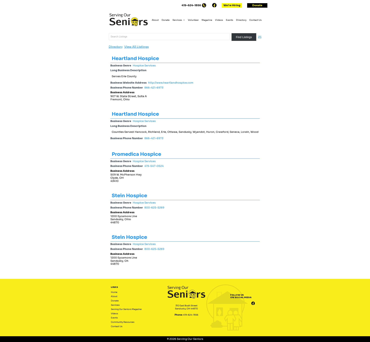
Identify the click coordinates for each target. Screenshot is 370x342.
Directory (241, 20)
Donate (257, 5)
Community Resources (122, 322)
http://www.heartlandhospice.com (170, 82)
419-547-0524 (154, 166)
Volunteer (193, 20)
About (155, 20)
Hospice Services (144, 65)
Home (114, 292)
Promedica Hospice (136, 154)
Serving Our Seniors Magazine (126, 309)
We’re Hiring (231, 5)
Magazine (207, 20)
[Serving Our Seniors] (128, 27)
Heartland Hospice (135, 58)
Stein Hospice (129, 195)
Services (177, 20)
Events (229, 20)
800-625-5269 (154, 207)
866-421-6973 (153, 87)
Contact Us (255, 20)
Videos (219, 20)
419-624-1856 (191, 5)
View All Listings (136, 47)
